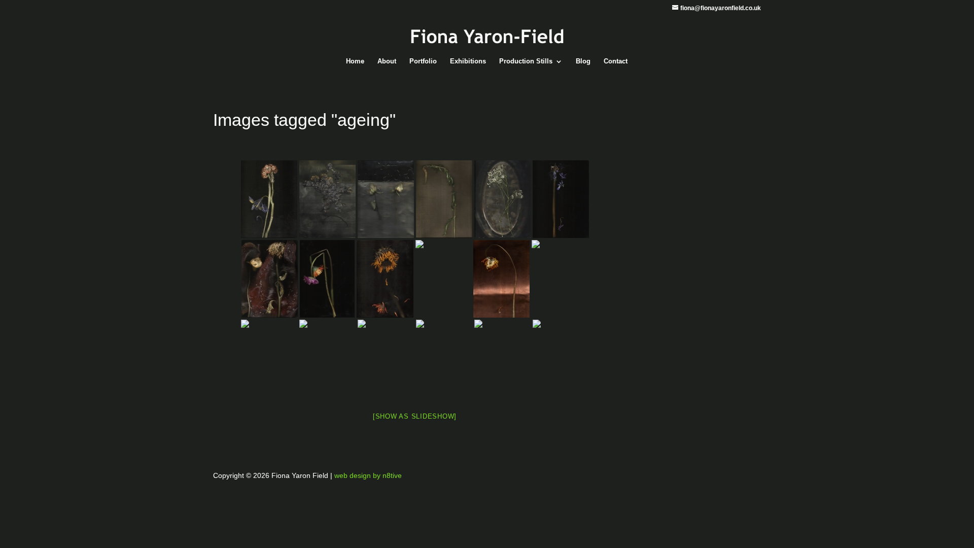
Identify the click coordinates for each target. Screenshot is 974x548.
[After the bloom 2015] (269, 199)
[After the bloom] (444, 199)
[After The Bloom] (386, 358)
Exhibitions (468, 61)
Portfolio (423, 61)
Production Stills (525, 61)
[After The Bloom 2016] (327, 199)
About (386, 61)
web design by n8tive (368, 475)
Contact (616, 61)
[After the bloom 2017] (327, 279)
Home (355, 61)
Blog (583, 61)
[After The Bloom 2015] (386, 199)
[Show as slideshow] (415, 416)
